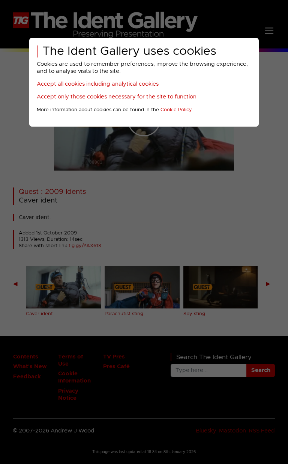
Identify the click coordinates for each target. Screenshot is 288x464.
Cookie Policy (176, 109)
